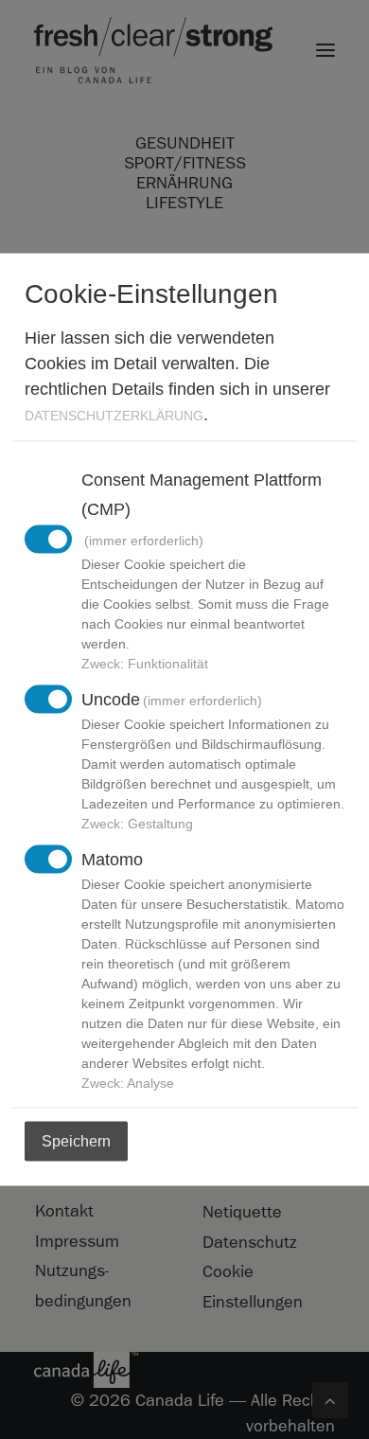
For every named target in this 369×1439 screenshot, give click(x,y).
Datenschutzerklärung (114, 414)
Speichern (76, 1140)
